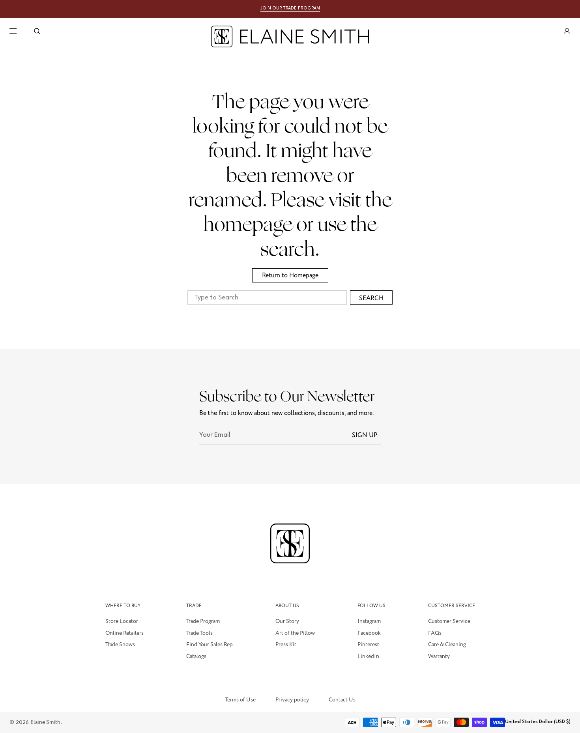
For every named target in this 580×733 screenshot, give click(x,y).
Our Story (287, 621)
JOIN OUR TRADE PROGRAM (290, 8)
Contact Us (342, 700)
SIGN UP (365, 435)
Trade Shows (120, 645)
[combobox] (267, 297)
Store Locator (121, 621)
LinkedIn (368, 656)
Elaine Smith (45, 722)
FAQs (435, 633)
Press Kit (285, 645)
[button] (37, 31)
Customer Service (449, 621)
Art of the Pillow (295, 633)
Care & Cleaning (447, 645)
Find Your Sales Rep (209, 645)
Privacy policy (292, 700)
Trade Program (203, 621)
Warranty (439, 656)
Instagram (369, 621)
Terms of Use (240, 700)
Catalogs (196, 656)
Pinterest (368, 645)
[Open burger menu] (13, 31)
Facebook (369, 633)
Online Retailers (124, 633)
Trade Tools (199, 633)
